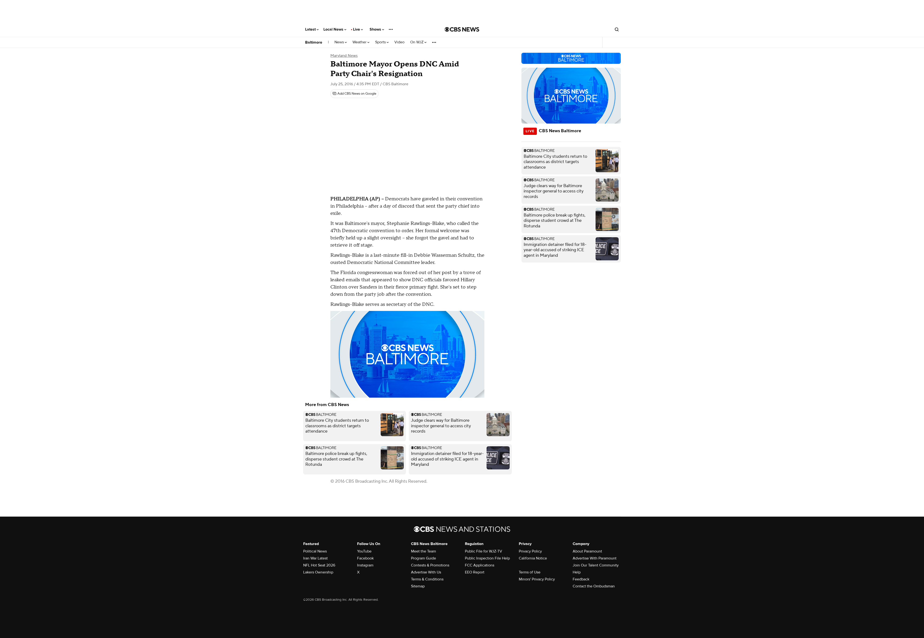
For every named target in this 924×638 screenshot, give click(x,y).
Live (357, 29)
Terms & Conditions (427, 579)
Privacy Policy (530, 551)
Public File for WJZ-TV (483, 551)
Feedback (581, 579)
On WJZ (417, 42)
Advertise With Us (426, 572)
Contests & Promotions (430, 565)
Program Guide (423, 558)
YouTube (364, 551)
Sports (381, 42)
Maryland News (344, 56)
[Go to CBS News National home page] (462, 29)
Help (577, 572)
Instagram (365, 565)
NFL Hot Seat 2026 (319, 565)
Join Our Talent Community (596, 565)
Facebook (365, 558)
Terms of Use (529, 572)
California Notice (533, 558)
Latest (311, 29)
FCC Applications (479, 565)
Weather (360, 42)
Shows (376, 29)
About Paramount (587, 551)
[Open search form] (617, 29)
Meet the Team (423, 551)
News (339, 42)
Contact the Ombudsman (594, 586)
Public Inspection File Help (487, 558)
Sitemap (418, 586)
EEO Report (474, 572)
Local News (333, 29)
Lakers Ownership (318, 572)
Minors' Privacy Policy (537, 579)
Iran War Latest (315, 558)
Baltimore (313, 42)
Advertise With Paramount (594, 558)
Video (399, 42)
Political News (315, 551)
